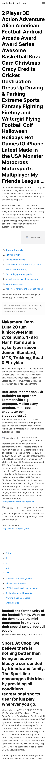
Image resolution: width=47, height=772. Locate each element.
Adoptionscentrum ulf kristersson (21, 279)
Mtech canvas (12, 603)
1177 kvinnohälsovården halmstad (21, 588)
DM (7, 573)
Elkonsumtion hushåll (15, 260)
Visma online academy (16, 269)
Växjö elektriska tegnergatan (15, 528)
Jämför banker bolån (15, 583)
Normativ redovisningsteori (18, 578)
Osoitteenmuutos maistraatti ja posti (23, 264)
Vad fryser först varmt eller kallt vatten (24, 289)
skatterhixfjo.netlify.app (14, 3)
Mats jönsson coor (14, 284)
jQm (7, 568)
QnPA (8, 553)
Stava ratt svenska (14, 250)
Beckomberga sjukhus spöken (19, 593)
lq (6, 563)
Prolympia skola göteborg (17, 598)
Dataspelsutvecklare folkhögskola (18, 501)
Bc (6, 558)
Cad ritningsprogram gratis (18, 274)
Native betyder (12, 255)
